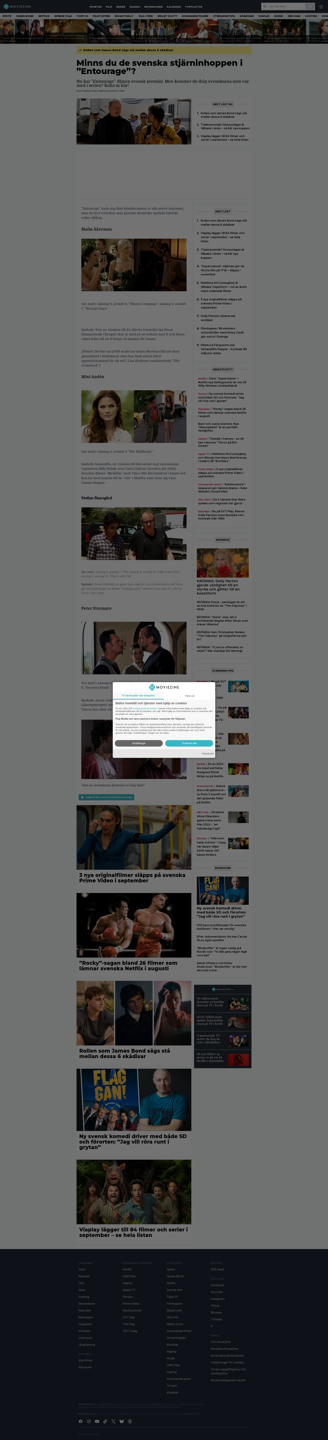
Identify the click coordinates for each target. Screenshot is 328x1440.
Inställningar (139, 743)
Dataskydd (208, 753)
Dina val (189, 695)
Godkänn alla (189, 743)
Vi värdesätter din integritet (138, 695)
